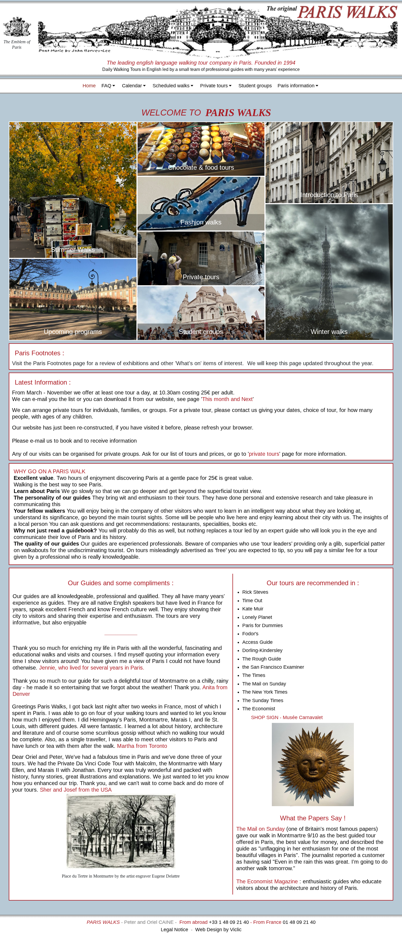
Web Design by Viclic (218, 929)
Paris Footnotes (37, 353)
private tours (264, 454)
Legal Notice (174, 929)
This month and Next (227, 399)
